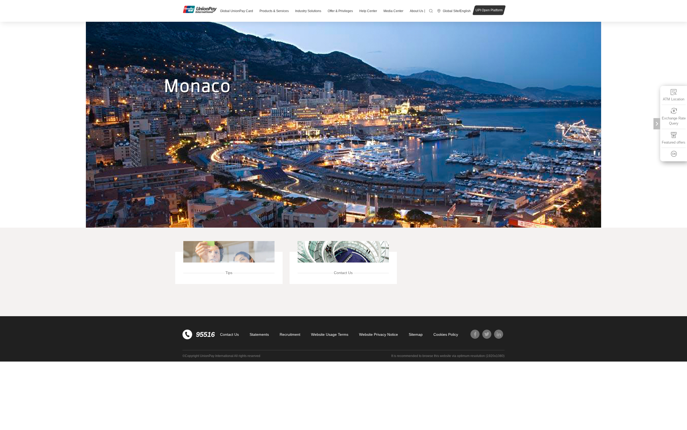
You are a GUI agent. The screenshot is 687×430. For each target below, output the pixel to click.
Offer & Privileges (340, 11)
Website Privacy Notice (378, 334)
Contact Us (229, 334)
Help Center (368, 11)
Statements (259, 334)
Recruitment (290, 334)
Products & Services (274, 11)
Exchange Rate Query (674, 121)
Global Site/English (457, 11)
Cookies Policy (445, 334)
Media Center (393, 11)
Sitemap (416, 334)
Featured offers (673, 142)
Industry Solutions (308, 11)
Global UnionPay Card (236, 11)
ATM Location (673, 99)
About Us (416, 11)
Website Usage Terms (329, 334)
